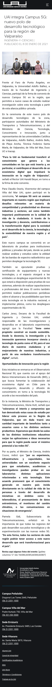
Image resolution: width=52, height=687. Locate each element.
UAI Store (6, 670)
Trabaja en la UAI (9, 679)
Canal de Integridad (10, 655)
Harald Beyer (31, 179)
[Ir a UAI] (10, 5)
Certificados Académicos (12, 660)
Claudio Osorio (15, 188)
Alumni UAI (6, 651)
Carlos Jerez (9, 313)
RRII (4, 665)
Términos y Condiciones (12, 675)
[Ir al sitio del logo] (27, 5)
